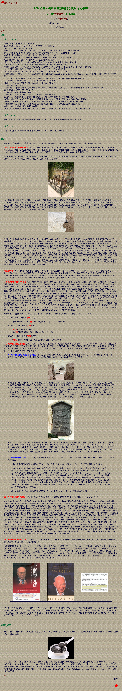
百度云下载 (62, 19)
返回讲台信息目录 (10, 3)
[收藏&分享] (5, 30)
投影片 (58, 14)
